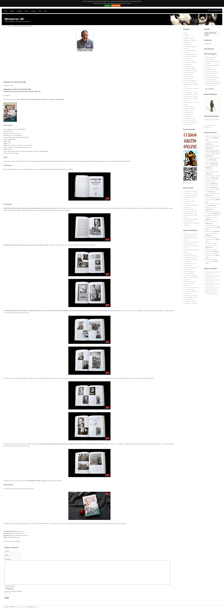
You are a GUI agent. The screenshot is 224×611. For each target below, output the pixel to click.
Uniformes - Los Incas (211, 207)
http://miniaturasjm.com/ (20, 606)
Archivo (26, 11)
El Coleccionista (188, 78)
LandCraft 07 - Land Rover (191, 303)
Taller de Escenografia (190, 68)
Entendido (107, 5)
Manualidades (187, 64)
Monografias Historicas (190, 82)
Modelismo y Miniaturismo (212, 119)
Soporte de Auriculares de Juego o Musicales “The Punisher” (190, 197)
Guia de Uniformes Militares (212, 77)
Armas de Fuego (188, 74)
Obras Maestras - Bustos (190, 96)
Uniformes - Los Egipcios (211, 233)
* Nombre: (6, 551)
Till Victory (187, 285)
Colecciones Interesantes (190, 56)
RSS (40, 11)
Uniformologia (187, 116)
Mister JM (36, 606)
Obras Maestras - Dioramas (191, 94)
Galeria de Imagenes (210, 57)
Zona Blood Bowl (188, 124)
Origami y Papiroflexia (189, 120)
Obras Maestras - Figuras (190, 92)
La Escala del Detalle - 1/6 (191, 122)
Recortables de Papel (189, 118)
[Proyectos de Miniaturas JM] (85, 51)
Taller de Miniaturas (189, 66)
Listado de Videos (209, 59)
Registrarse (208, 127)
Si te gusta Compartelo (211, 71)
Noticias (186, 34)
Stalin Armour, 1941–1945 (190, 211)
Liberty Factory (188, 253)
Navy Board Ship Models (211, 142)
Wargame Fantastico (189, 108)
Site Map (19, 11)
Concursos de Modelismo (190, 54)
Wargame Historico (189, 106)
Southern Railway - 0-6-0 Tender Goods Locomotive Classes (191, 215)
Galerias (12, 11)
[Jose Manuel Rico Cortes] (187, 182)
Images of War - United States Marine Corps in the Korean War (191, 259)
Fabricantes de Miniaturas (190, 70)
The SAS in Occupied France (191, 287)
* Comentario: (7, 559)
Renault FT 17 (209, 231)
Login (45, 11)
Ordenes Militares (188, 114)
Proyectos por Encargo (211, 85)
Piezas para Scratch (189, 60)
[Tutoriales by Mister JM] (190, 165)
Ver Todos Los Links (210, 125)
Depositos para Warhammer (212, 146)
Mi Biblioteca (9, 26)
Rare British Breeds (189, 221)
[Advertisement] (89, 64)
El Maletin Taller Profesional (212, 193)
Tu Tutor (186, 36)
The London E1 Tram (189, 289)
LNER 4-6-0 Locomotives (190, 255)
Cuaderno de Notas (189, 38)
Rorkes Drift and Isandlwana (191, 219)
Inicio (5, 11)
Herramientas (187, 58)
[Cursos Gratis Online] (190, 149)
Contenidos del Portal (210, 69)
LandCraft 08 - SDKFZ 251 (191, 301)
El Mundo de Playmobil (190, 80)
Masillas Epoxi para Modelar (212, 154)
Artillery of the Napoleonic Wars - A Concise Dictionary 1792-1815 (191, 277)
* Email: (6, 555)
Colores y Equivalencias (190, 62)
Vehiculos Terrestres (189, 110)
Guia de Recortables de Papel (212, 83)
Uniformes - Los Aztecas (211, 221)
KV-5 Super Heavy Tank (211, 166)
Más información (116, 5)
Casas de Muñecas (189, 76)
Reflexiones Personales (190, 40)
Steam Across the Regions (191, 295)
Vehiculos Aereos (188, 112)
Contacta (33, 11)
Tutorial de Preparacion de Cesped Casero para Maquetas (212, 181)
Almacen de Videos (189, 72)
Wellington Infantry (189, 209)
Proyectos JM (187, 44)
